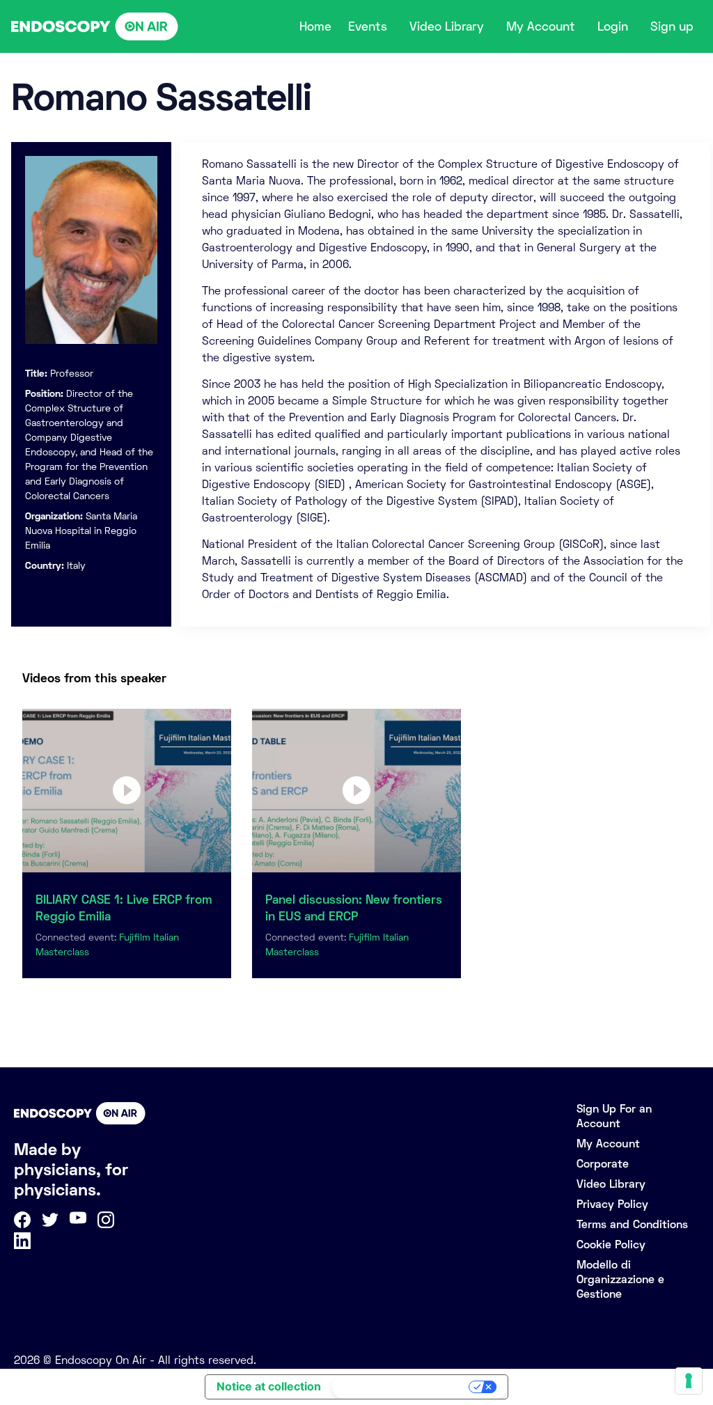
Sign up (672, 26)
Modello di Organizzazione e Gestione (620, 1279)
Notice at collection (269, 1386)
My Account (540, 26)
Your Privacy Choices (402, 1387)
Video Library (446, 26)
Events (367, 26)
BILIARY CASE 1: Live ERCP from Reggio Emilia (124, 908)
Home (315, 26)
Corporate (603, 1164)
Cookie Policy (611, 1244)
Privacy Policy (612, 1204)
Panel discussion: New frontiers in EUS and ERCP (353, 908)
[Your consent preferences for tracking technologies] (688, 1380)
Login (612, 26)
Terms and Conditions (632, 1224)
